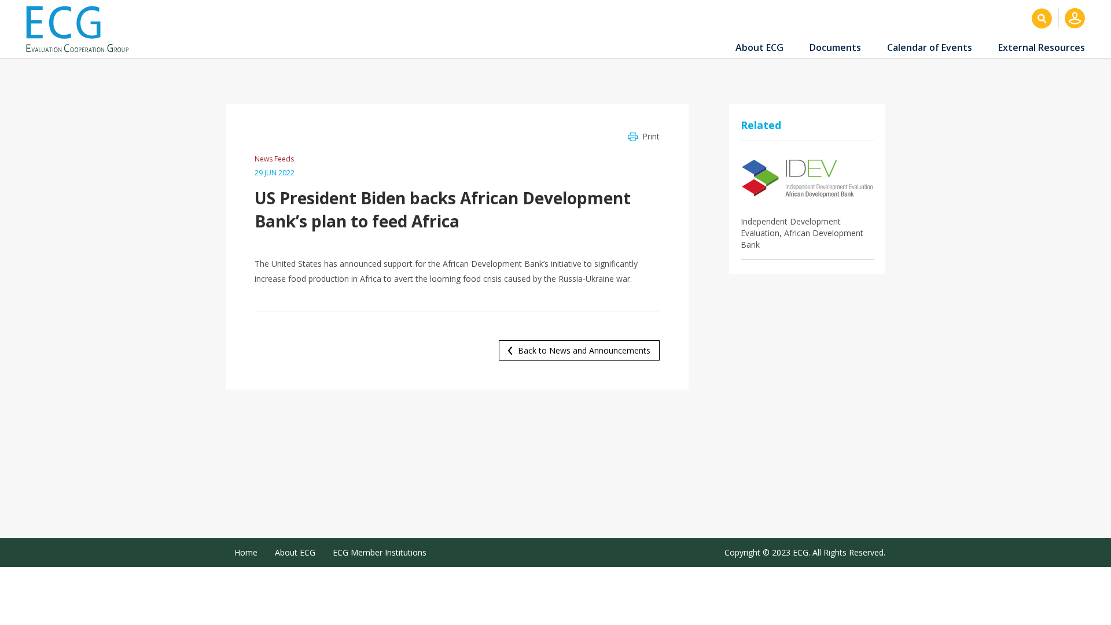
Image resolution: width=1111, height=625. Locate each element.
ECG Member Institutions (379, 552)
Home (245, 552)
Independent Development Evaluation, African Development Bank (802, 233)
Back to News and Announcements (584, 350)
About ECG (759, 47)
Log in (1075, 18)
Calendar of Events (929, 47)
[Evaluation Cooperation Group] (82, 29)
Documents (835, 47)
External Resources (1041, 47)
